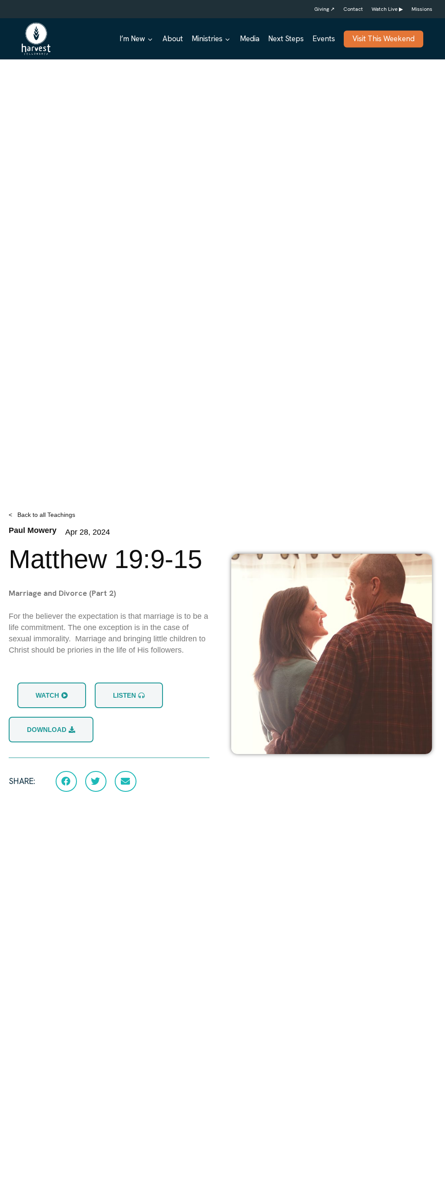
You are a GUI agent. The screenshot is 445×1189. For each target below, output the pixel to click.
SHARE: (22, 781)
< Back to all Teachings (42, 514)
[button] (66, 781)
